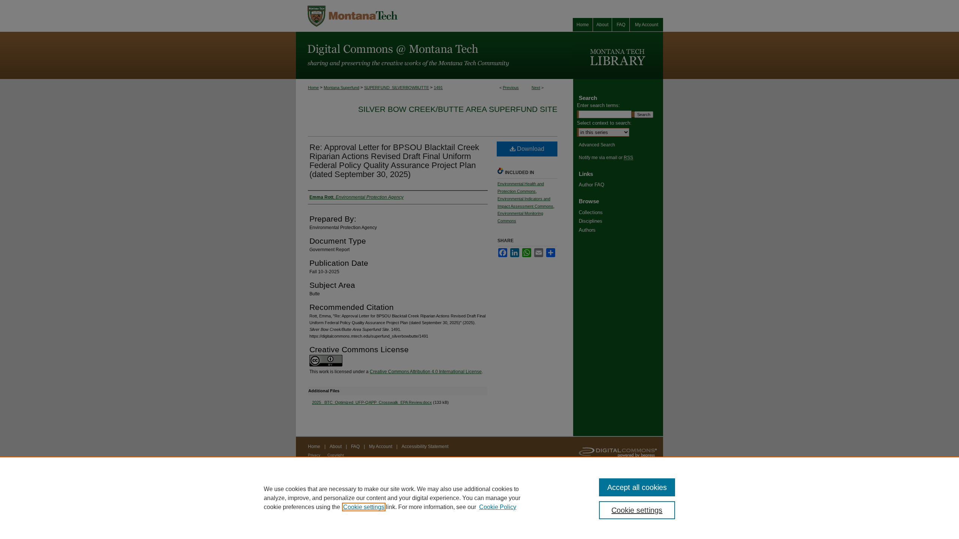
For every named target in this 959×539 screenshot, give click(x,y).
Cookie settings (363, 507)
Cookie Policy (497, 507)
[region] (479, 498)
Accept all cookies (637, 487)
